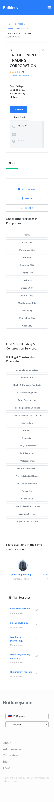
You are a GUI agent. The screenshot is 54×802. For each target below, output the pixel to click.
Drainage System (27, 514)
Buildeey (10, 7)
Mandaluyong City (27, 303)
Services (19, 23)
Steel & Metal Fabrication (27, 506)
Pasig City (27, 242)
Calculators (11, 755)
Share (29, 198)
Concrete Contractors (27, 370)
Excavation (27, 491)
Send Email (20, 116)
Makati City (27, 295)
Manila (27, 234)
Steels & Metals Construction (27, 415)
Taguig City (27, 272)
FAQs (6, 767)
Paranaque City (27, 250)
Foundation (27, 498)
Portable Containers (27, 483)
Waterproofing (27, 460)
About (7, 742)
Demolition (27, 377)
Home (9, 23)
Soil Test (27, 430)
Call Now (18, 109)
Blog (6, 761)
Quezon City (27, 288)
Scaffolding (27, 423)
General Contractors (16, 28)
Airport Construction (27, 521)
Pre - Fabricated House (27, 476)
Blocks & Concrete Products (27, 385)
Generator (27, 438)
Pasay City (27, 310)
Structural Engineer (27, 392)
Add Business (12, 749)
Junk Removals (27, 453)
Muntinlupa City (27, 318)
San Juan (27, 257)
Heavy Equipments (27, 445)
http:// (21, 140)
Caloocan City (27, 265)
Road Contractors (27, 400)
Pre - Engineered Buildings (27, 407)
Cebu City (27, 325)
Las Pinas (27, 280)
